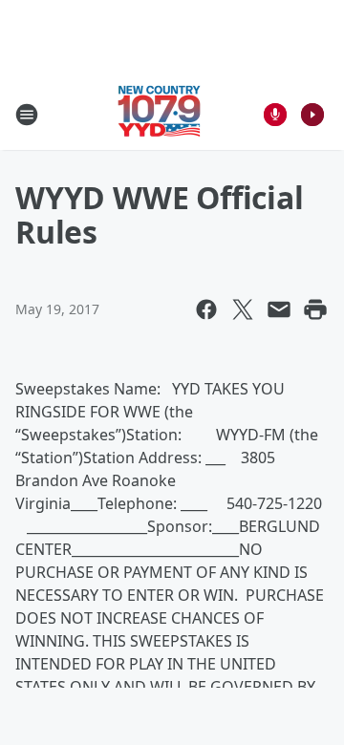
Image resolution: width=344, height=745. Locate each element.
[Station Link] (159, 114)
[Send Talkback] (275, 114)
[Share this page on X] (242, 309)
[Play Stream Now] (312, 114)
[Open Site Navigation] (26, 114)
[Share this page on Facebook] (206, 309)
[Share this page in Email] (279, 309)
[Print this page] (315, 309)
